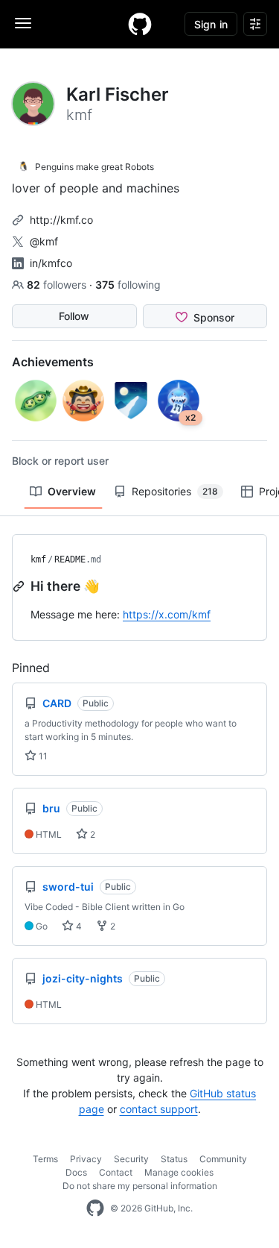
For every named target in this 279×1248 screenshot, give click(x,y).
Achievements (53, 361)
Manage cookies (179, 1172)
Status (174, 1158)
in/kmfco (51, 263)
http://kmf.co (61, 219)
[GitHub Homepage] (95, 1208)
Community (223, 1158)
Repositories (175, 491)
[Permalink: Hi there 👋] (20, 586)
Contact (115, 1172)
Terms (45, 1158)
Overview (72, 491)
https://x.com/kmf (167, 614)
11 (42, 756)
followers (58, 284)
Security (131, 1158)
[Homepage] (140, 24)
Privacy (86, 1158)
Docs (76, 1172)
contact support (159, 1109)
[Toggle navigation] (23, 23)
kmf (38, 559)
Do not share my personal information (139, 1185)
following (128, 284)
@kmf (44, 241)
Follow (74, 316)
